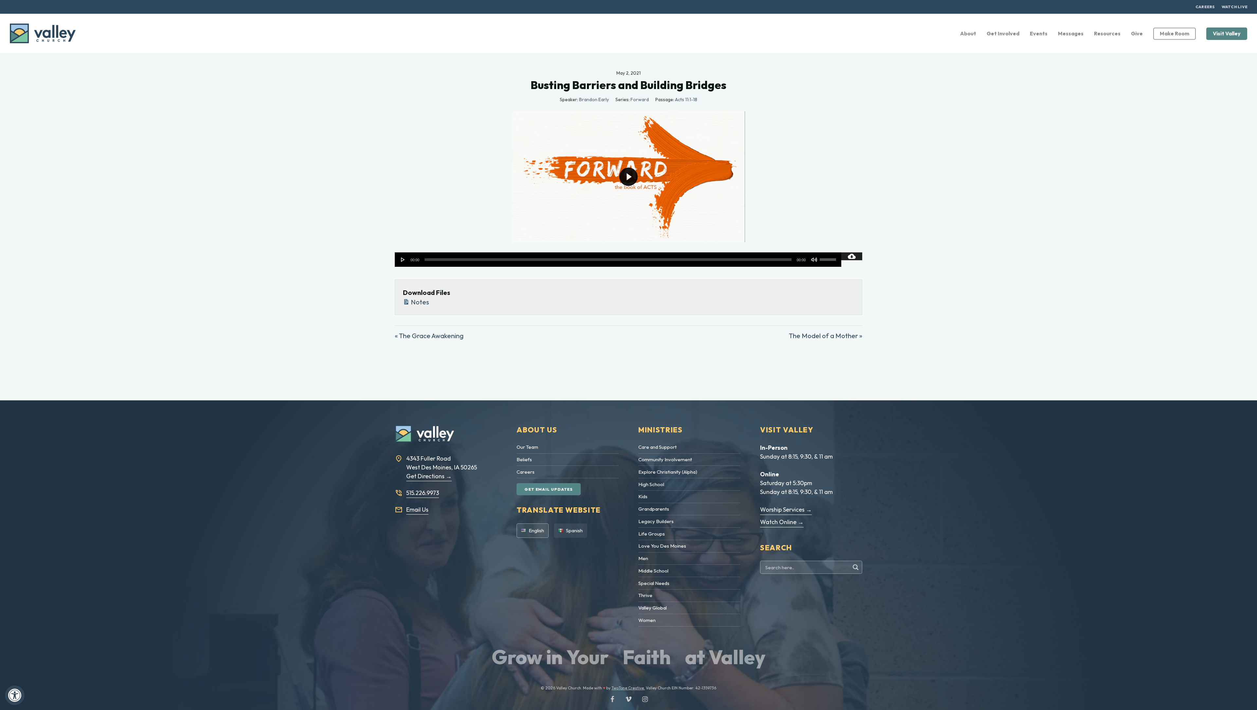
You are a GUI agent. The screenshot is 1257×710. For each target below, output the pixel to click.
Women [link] (647, 620)
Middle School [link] (653, 571)
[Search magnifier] (856, 567)
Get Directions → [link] (429, 476)
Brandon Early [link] (594, 99)
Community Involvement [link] (665, 459)
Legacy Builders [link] (656, 521)
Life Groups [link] (651, 534)
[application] (618, 259)
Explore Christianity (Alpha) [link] (667, 472)
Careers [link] (526, 472)
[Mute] (814, 259)
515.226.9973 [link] (422, 493)
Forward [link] (639, 99)
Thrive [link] (645, 595)
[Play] (403, 259)
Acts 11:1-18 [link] (686, 99)
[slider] (829, 257)
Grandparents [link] (653, 509)
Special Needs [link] (653, 583)
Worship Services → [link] (786, 509)
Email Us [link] (417, 509)
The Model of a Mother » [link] (825, 336)
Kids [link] (642, 496)
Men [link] (643, 558)
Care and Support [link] (657, 447)
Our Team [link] (527, 447)
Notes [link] (419, 302)
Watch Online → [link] (782, 522)
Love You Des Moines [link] (662, 546)
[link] (15, 695)
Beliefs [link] (524, 459)
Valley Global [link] (652, 608)
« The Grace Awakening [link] (429, 336)
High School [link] (651, 484)
